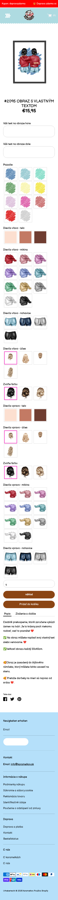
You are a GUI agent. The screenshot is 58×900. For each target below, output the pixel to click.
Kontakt (7, 832)
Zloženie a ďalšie (26, 613)
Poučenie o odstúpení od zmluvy (22, 808)
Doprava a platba (13, 826)
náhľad (29, 594)
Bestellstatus (10, 838)
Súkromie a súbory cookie (18, 790)
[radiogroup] (29, 195)
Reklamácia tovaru (14, 796)
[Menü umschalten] (8, 15)
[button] (29, 123)
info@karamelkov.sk (22, 764)
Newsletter (16, 741)
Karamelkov (28, 891)
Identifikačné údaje (14, 802)
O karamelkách (12, 857)
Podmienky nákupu (14, 784)
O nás (6, 863)
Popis (7, 613)
